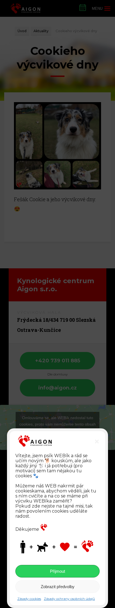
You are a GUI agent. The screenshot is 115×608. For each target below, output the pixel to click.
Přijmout (57, 571)
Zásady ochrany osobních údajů (69, 599)
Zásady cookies (29, 599)
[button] (97, 441)
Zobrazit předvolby (58, 586)
